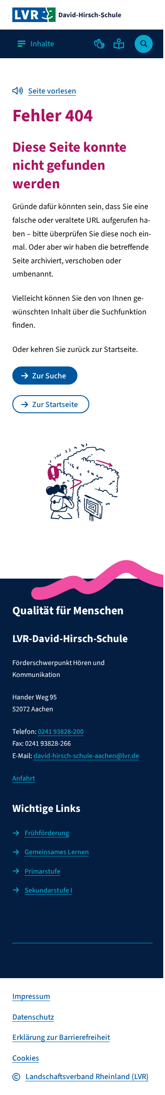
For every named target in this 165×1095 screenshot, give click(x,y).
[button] (99, 43)
